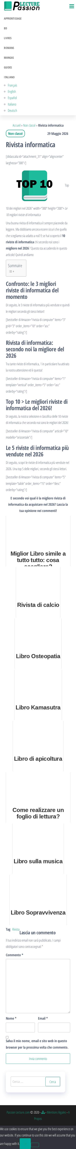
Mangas (9, 57)
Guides (8, 67)
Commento (14, 955)
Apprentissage (12, 18)
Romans (9, 48)
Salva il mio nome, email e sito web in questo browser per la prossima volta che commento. (37, 1043)
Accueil (16, 125)
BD (5, 28)
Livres (7, 38)
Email (43, 1018)
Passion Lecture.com (18, 1112)
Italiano (9, 77)
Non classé (29, 125)
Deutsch (12, 110)
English (12, 91)
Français (12, 85)
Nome (11, 1018)
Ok (25, 1143)
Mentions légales (56, 1112)
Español (12, 97)
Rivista (15, 929)
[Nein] (35, 1145)
